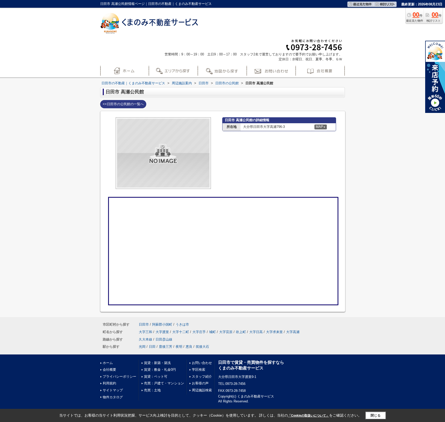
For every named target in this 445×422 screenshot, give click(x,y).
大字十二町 (180, 332)
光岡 (142, 347)
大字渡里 (162, 332)
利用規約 (109, 383)
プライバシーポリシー (119, 376)
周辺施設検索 (202, 390)
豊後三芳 (165, 347)
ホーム (108, 363)
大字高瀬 (292, 332)
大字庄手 (199, 332)
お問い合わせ (202, 363)
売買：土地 (152, 390)
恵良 (189, 347)
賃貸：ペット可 (155, 376)
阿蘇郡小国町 (162, 324)
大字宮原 (226, 332)
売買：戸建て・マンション (164, 383)
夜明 (179, 347)
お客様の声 (200, 383)
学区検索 (198, 369)
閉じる (376, 415)
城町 (212, 332)
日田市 (144, 324)
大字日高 (256, 332)
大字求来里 (274, 332)
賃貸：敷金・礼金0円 (160, 369)
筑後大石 (202, 347)
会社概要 (109, 369)
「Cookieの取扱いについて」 (308, 415)
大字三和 (145, 332)
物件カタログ (113, 397)
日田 (152, 347)
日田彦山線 (164, 339)
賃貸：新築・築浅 (157, 363)
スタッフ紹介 (202, 376)
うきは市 (182, 324)
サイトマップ (113, 390)
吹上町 (241, 332)
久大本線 (145, 339)
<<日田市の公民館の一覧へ (123, 104)
